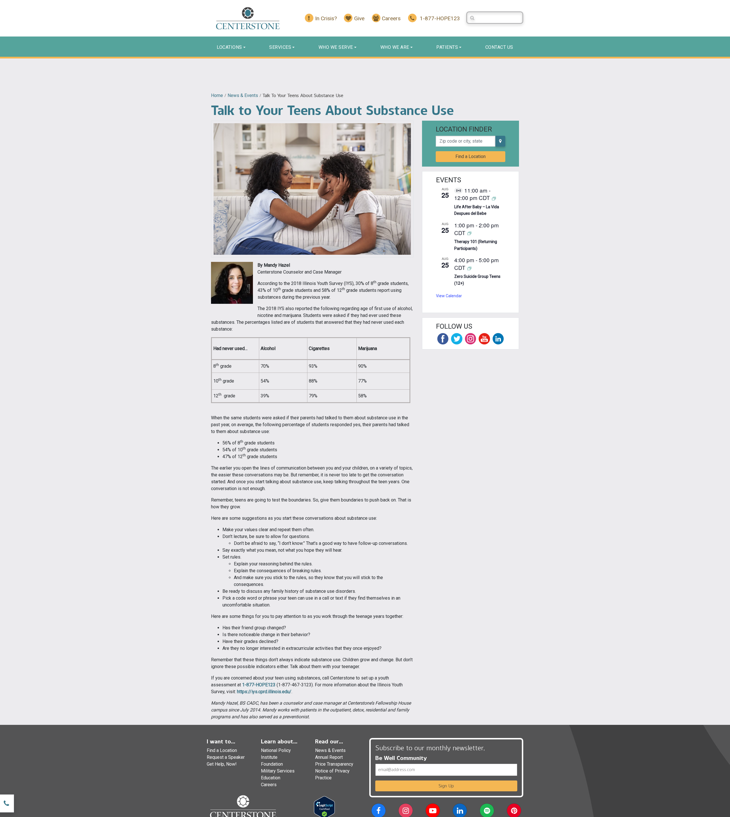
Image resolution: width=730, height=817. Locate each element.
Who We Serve (336, 47)
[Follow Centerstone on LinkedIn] (498, 338)
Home (217, 95)
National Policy (276, 750)
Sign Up (446, 785)
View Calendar (449, 296)
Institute (269, 757)
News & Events (243, 95)
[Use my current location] (500, 141)
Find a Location (470, 156)
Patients (447, 47)
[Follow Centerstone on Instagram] (470, 338)
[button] (378, 811)
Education (270, 777)
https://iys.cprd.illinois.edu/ (264, 691)
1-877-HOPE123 (258, 684)
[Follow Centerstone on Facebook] (443, 338)
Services (280, 47)
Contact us (499, 47)
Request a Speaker (226, 757)
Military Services (278, 771)
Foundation (272, 764)
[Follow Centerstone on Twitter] (456, 338)
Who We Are (394, 47)
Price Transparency (334, 764)
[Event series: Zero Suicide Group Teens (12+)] (469, 268)
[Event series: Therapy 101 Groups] (469, 233)
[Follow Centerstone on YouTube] (484, 338)
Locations (229, 47)
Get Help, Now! (222, 764)
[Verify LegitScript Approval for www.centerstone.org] (324, 807)
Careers (269, 784)
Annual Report (329, 757)
